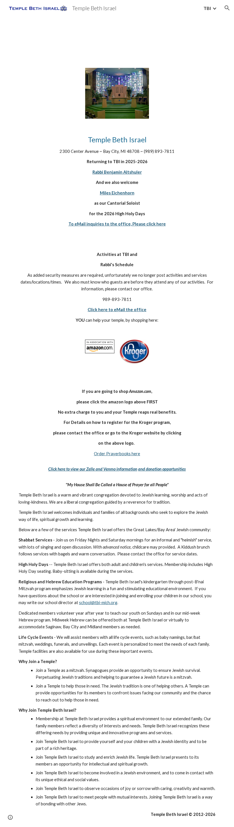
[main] (117, 183)
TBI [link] (207, 8)
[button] (227, 8)
